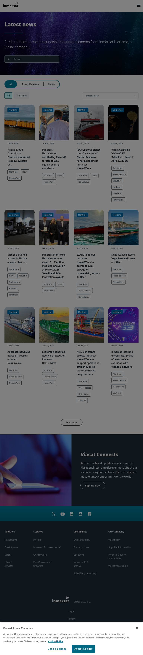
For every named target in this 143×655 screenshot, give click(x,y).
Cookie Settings (57, 648)
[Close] (137, 628)
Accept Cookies (83, 648)
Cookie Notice (55, 641)
